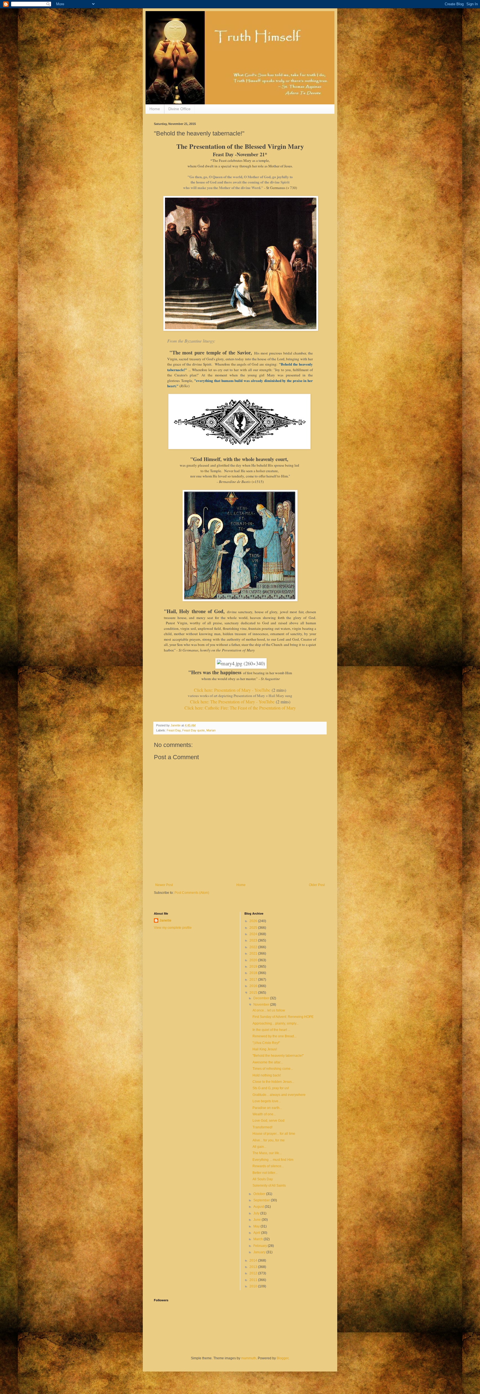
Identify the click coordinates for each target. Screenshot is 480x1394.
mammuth (248, 1358)
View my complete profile (173, 928)
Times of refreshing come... (272, 1069)
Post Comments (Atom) (191, 893)
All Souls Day (262, 1179)
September (262, 1200)
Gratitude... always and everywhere (279, 1095)
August (259, 1207)
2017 (253, 980)
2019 (253, 966)
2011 (253, 1280)
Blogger (282, 1358)
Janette (165, 920)
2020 (253, 960)
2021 (253, 953)
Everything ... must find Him (272, 1160)
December (261, 998)
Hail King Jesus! (264, 1049)
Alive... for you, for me (268, 1140)
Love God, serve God (268, 1121)
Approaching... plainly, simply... (275, 1023)
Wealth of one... (264, 1114)
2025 (253, 928)
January (259, 1252)
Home (154, 109)
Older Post (317, 885)
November (261, 1005)
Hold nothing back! (266, 1075)
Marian (211, 730)
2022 (253, 947)
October (259, 1194)
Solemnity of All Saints (269, 1185)
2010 (253, 1286)
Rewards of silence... (268, 1166)
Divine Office (179, 109)
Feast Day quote (193, 730)
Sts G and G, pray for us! (270, 1088)
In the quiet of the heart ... (271, 1030)
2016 (253, 986)
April (257, 1233)
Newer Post (164, 885)
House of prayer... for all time (273, 1134)
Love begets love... (266, 1101)
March (258, 1239)
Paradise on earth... (267, 1108)
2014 (253, 1260)
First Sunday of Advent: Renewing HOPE (283, 1017)
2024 (253, 934)
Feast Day (174, 730)
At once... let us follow (268, 1010)
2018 (253, 973)
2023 (253, 940)
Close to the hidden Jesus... (273, 1082)
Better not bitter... (265, 1173)
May (257, 1226)
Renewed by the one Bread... (274, 1036)
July (256, 1213)
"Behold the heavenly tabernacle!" (278, 1056)
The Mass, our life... (267, 1153)
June (257, 1220)
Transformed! (262, 1127)
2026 (253, 921)
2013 (253, 1267)
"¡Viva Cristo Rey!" (266, 1043)
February (260, 1246)
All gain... (259, 1147)
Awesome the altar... (267, 1062)
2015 (253, 993)
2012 (253, 1273)
